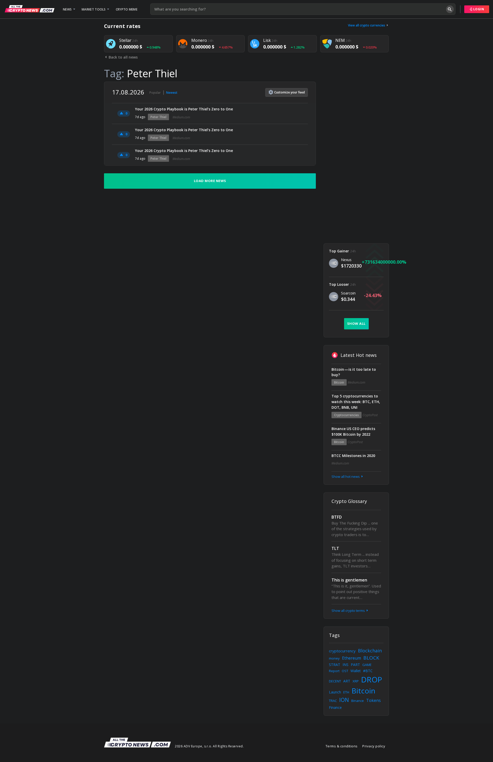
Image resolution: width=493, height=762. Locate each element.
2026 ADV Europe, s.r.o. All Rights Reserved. (209, 746)
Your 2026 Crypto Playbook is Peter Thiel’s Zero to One (184, 109)
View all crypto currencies (367, 25)
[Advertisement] (356, 159)
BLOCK (371, 657)
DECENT (335, 681)
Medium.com (181, 117)
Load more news (210, 180)
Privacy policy (373, 746)
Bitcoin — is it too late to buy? (353, 372)
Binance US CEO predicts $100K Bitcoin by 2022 (353, 431)
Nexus (346, 259)
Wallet (355, 670)
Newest (171, 92)
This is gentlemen (349, 580)
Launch (335, 692)
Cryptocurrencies (346, 415)
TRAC (333, 700)
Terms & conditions (342, 746)
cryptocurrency (342, 650)
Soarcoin (348, 293)
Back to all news (123, 57)
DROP (371, 679)
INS (345, 664)
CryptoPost (370, 415)
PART (355, 664)
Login (478, 9)
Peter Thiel (158, 117)
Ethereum (351, 658)
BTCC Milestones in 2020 (353, 455)
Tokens (373, 700)
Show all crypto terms (348, 610)
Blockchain (370, 650)
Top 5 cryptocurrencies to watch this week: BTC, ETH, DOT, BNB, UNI (355, 402)
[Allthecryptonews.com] (29, 8)
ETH (346, 692)
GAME (367, 664)
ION (344, 699)
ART (346, 681)
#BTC (368, 670)
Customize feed (289, 92)
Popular (155, 92)
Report (334, 671)
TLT (335, 548)
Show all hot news (346, 476)
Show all (356, 323)
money (334, 658)
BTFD (336, 517)
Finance (335, 707)
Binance (357, 700)
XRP (356, 681)
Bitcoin (339, 382)
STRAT (334, 664)
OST (345, 671)
